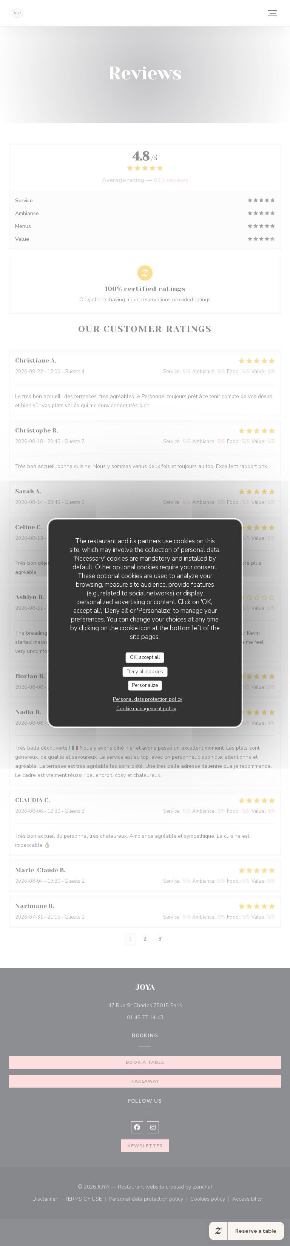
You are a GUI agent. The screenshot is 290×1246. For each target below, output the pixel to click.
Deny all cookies (144, 671)
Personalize (145, 685)
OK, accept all (145, 657)
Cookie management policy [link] (146, 708)
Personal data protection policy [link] (147, 699)
